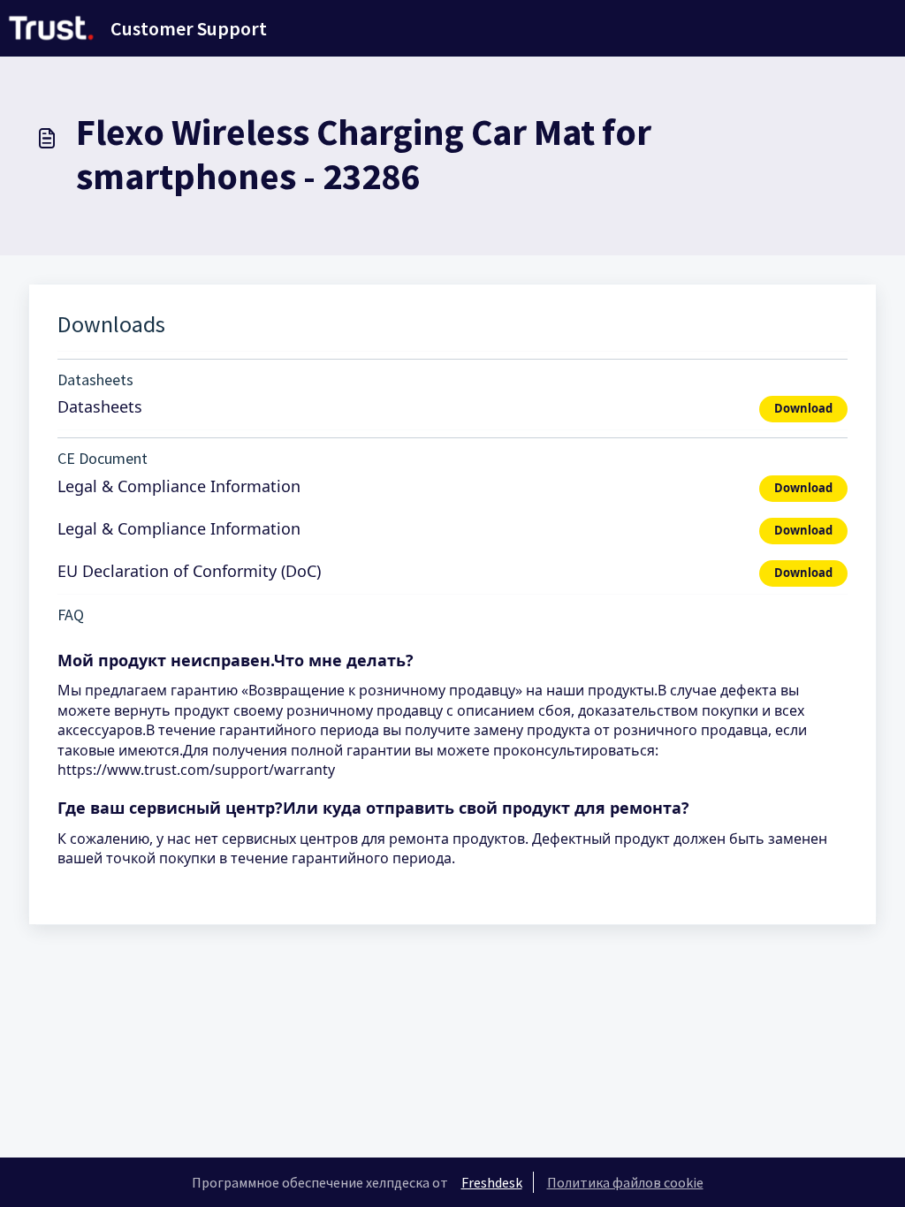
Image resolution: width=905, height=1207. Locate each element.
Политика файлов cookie (625, 1182)
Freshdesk (491, 1182)
